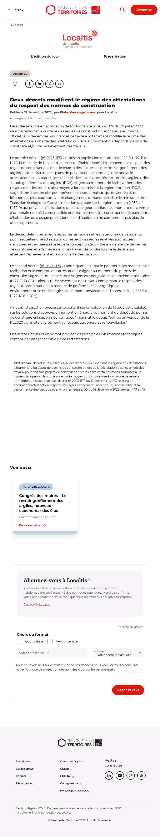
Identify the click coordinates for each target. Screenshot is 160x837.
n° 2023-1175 (51, 266)
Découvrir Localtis (37, 604)
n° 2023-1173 (52, 158)
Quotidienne (34, 641)
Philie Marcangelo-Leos (77, 112)
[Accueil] (73, 9)
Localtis (18, 24)
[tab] (24, 548)
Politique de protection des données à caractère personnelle (69, 669)
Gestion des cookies (58, 812)
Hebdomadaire (67, 641)
